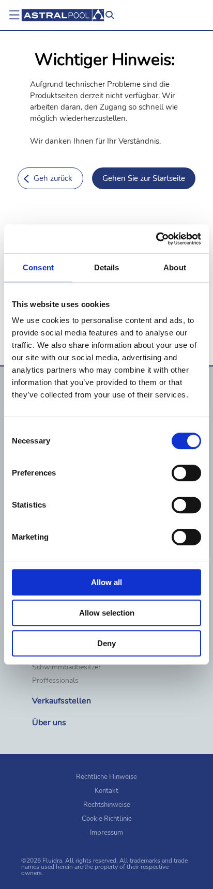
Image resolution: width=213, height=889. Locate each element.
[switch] (186, 473)
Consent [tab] (38, 267)
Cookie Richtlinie (107, 818)
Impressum (106, 832)
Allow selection (106, 612)
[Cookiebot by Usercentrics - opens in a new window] (156, 239)
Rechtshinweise (106, 804)
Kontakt (106, 790)
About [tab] (174, 267)
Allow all (106, 582)
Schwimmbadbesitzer (66, 667)
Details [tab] (106, 267)
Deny (106, 643)
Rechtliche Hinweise (106, 776)
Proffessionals (55, 681)
